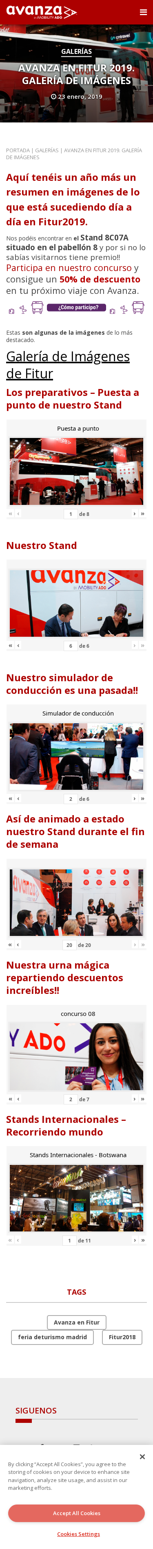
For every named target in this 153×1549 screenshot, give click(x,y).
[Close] (142, 1456)
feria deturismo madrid (52, 1337)
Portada (18, 150)
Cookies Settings (78, 1534)
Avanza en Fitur (77, 1322)
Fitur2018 (122, 1337)
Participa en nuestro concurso (69, 267)
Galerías (76, 51)
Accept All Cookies (76, 1513)
